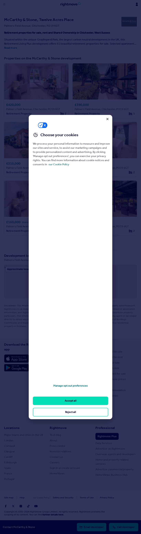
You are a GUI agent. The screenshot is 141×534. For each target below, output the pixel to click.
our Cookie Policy (58, 164)
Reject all (70, 412)
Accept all (71, 400)
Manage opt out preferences (70, 385)
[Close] (107, 119)
